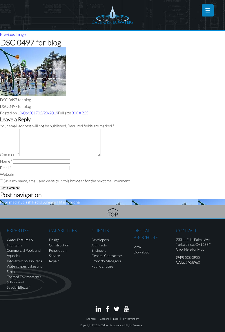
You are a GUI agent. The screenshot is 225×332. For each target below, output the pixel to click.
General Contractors (107, 255)
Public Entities (102, 266)
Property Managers (106, 261)
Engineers (98, 250)
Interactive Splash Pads (24, 261)
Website (7, 174)
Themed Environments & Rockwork (24, 279)
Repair (54, 261)
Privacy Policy (131, 318)
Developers (100, 240)
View (137, 247)
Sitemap (91, 318)
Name (6, 161)
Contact (186, 230)
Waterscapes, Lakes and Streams (25, 268)
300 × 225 (80, 112)
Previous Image (13, 34)
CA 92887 (202, 244)
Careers (104, 318)
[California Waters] (112, 15)
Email (5, 167)
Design (54, 240)
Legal (116, 318)
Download (141, 252)
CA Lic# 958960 (188, 262)
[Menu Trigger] (208, 10)
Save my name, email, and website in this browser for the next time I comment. (67, 180)
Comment (9, 154)
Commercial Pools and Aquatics (24, 253)
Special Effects (17, 287)
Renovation (58, 250)
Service (54, 255)
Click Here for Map (190, 249)
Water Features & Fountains (20, 242)
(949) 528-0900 (188, 257)
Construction (59, 245)
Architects (99, 245)
